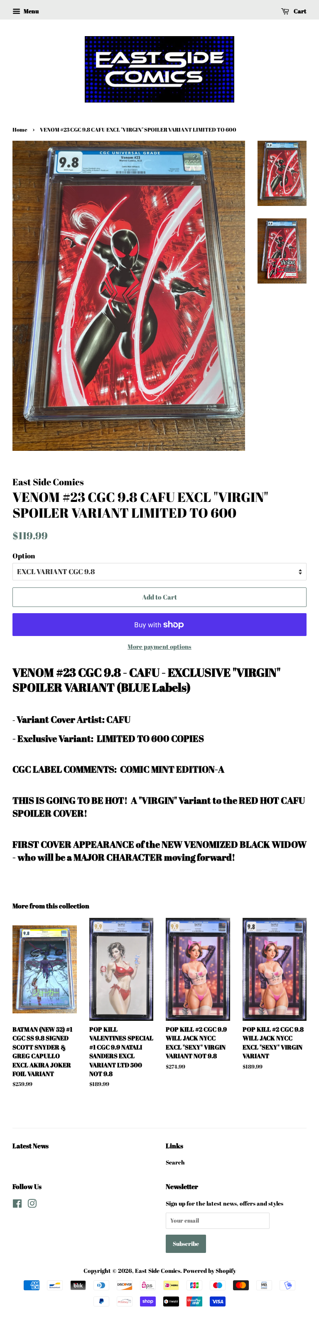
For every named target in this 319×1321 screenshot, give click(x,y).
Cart (299, 11)
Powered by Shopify (209, 1271)
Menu (30, 11)
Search (175, 1162)
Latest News (30, 1145)
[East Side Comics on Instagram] (32, 1205)
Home (19, 129)
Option (23, 555)
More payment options (159, 646)
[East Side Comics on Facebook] (17, 1205)
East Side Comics (157, 1271)
